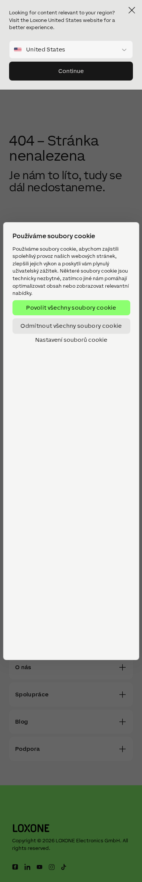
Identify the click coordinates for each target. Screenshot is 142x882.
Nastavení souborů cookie (71, 339)
